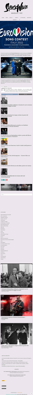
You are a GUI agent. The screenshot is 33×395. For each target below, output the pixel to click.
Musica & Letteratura (4, 238)
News (7, 17)
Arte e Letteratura (4, 216)
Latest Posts (5, 86)
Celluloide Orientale (4, 217)
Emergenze (3, 228)
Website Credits (19, 392)
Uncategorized (3, 256)
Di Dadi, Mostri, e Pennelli (5, 223)
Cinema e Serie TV (4, 218)
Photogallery (3, 242)
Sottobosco (3, 252)
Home (3, 17)
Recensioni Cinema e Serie (5, 243)
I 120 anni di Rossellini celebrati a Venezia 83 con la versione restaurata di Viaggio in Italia (14, 289)
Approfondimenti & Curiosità (6, 214)
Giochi (2, 231)
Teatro (2, 254)
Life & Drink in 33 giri (4, 234)
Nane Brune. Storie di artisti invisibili (7, 239)
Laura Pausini (17, 55)
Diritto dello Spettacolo (5, 224)
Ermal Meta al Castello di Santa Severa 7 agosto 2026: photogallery (13, 366)
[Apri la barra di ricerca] (19, 20)
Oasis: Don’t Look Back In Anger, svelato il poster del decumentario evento (15, 346)
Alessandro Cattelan (26, 55)
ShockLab (2, 249)
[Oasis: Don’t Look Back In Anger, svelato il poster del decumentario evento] (16, 343)
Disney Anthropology (4, 225)
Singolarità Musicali (4, 250)
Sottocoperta (3, 253)
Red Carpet (3, 246)
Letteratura (22, 17)
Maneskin (3, 55)
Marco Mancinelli (8, 88)
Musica (11, 17)
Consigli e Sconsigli (4, 221)
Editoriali (2, 227)
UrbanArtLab (3, 257)
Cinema (16, 17)
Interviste (29, 17)
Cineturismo (3, 220)
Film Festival (3, 229)
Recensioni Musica (4, 245)
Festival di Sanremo (15, 53)
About (2, 86)
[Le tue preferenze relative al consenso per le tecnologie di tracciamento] (31, 393)
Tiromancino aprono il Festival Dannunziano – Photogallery (13, 318)
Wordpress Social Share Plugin (11, 394)
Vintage (2, 259)
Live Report (3, 235)
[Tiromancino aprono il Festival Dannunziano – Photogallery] (16, 315)
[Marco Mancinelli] (3, 90)
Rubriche (14, 19)
